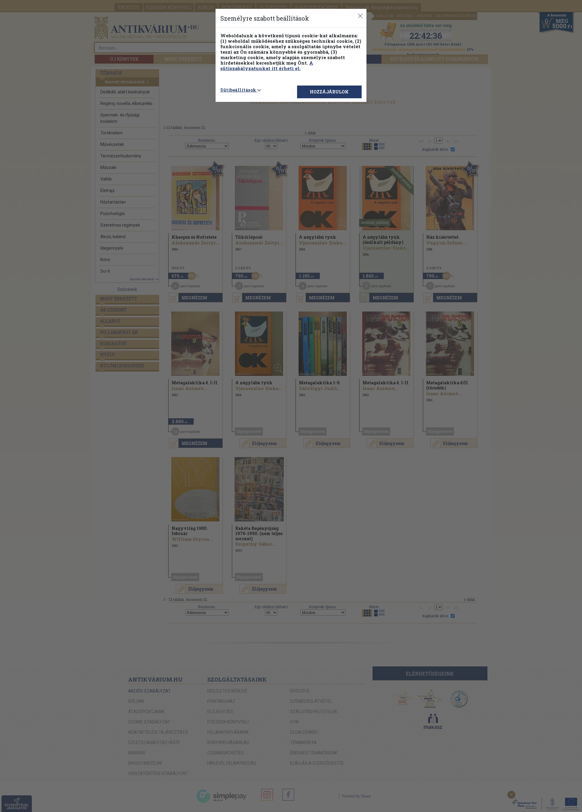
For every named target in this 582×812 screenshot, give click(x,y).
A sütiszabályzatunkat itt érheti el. (266, 65)
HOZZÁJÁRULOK (329, 92)
